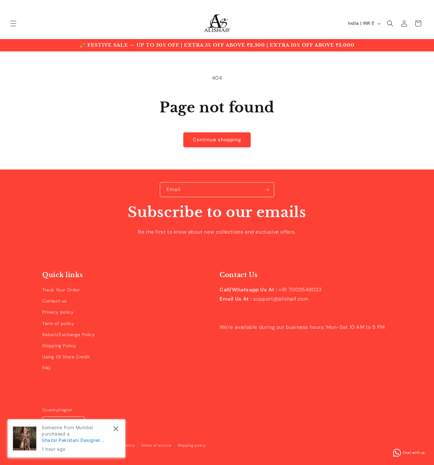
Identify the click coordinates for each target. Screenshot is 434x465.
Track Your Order (61, 290)
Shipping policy (192, 445)
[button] (13, 23)
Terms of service (156, 445)
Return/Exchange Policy (68, 334)
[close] (116, 428)
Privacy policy (57, 312)
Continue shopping (217, 139)
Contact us (54, 301)
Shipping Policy (59, 346)
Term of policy (58, 323)
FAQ (46, 368)
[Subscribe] (267, 189)
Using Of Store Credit (66, 357)
